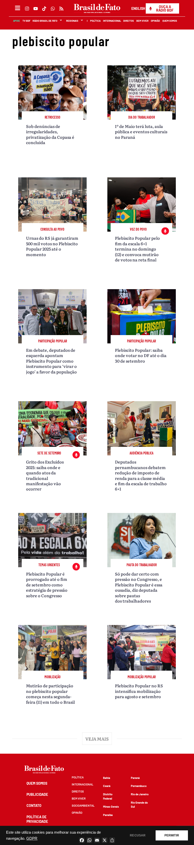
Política (95, 20)
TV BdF (26, 20)
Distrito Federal (107, 796)
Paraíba (108, 814)
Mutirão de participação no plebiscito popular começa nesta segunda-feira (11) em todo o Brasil (50, 694)
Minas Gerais (111, 806)
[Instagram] (27, 8)
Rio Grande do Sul (139, 804)
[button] (97, 738)
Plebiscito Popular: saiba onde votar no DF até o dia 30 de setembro (140, 355)
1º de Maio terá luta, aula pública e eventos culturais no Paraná (141, 131)
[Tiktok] (44, 8)
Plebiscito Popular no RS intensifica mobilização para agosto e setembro (139, 691)
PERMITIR (171, 835)
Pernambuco (139, 785)
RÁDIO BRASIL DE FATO (45, 20)
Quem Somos (170, 20)
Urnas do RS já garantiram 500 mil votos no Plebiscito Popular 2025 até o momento (52, 246)
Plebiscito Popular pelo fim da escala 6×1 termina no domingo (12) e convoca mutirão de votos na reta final (137, 249)
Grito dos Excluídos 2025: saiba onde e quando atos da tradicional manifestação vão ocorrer (45, 475)
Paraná (135, 777)
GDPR (31, 838)
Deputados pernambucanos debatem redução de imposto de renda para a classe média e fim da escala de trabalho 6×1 (141, 475)
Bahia (106, 777)
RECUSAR (138, 835)
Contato (34, 805)
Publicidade (37, 794)
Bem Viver (142, 20)
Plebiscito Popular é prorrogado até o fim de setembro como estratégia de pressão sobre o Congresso (46, 584)
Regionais (72, 20)
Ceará (106, 785)
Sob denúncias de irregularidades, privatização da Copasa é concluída (50, 134)
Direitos (129, 20)
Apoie (16, 20)
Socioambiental (83, 805)
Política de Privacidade (37, 819)
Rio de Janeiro (140, 794)
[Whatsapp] (53, 8)
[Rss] (61, 8)
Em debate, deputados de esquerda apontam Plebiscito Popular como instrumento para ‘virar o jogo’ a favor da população (51, 361)
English (138, 8)
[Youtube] (35, 8)
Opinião (155, 20)
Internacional (112, 20)
